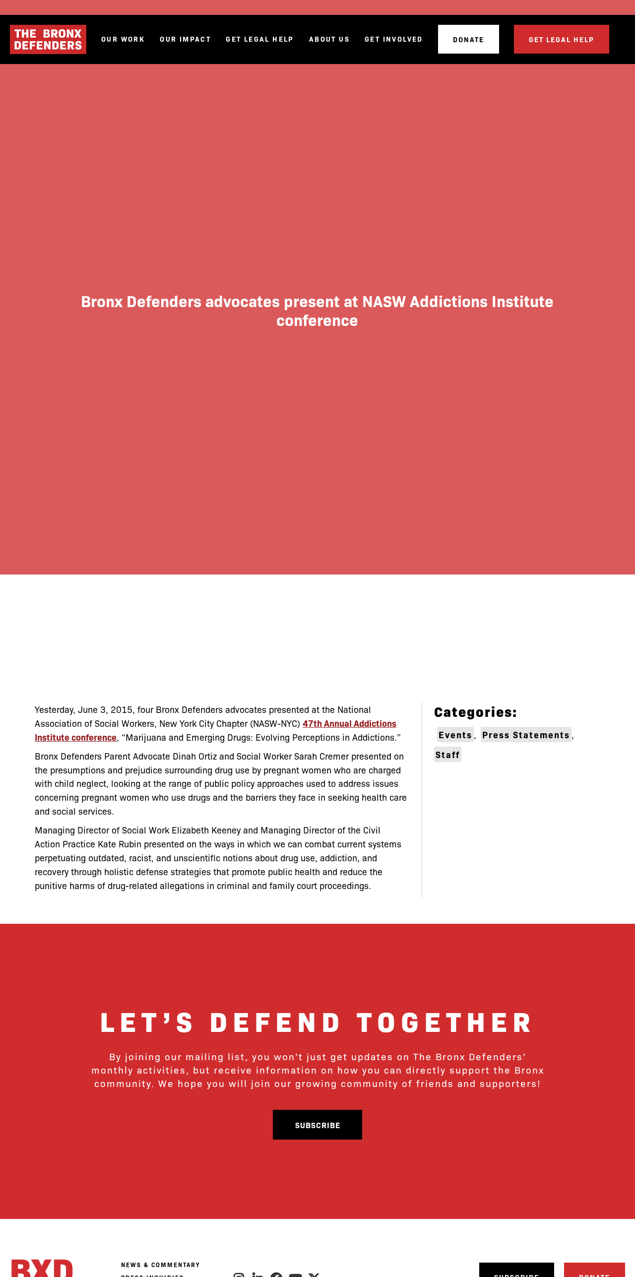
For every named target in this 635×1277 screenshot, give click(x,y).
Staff (448, 754)
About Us (329, 39)
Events (455, 734)
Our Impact (185, 39)
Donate (468, 39)
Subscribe (317, 1124)
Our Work (123, 39)
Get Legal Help (260, 39)
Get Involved (394, 39)
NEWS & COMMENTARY (160, 1265)
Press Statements (526, 734)
